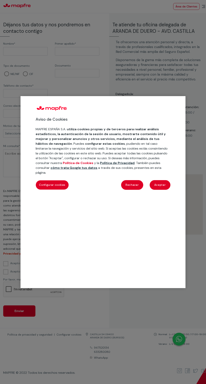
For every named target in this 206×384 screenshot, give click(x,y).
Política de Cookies (78, 163)
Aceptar (160, 185)
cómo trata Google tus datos (73, 168)
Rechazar (132, 185)
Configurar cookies (52, 185)
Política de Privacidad (117, 163)
